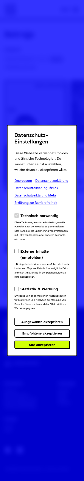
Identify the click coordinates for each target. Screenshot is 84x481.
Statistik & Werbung (39, 289)
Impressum (23, 181)
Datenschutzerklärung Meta (35, 195)
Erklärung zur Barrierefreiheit (35, 203)
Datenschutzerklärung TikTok (36, 188)
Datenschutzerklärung (51, 181)
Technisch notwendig (39, 215)
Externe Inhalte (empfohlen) (34, 254)
